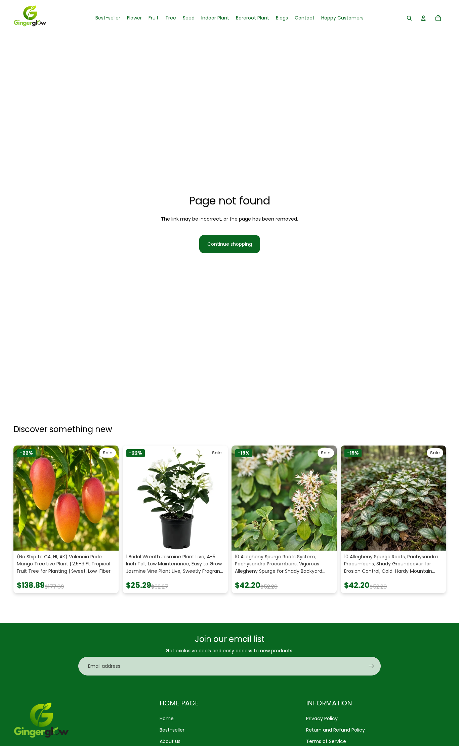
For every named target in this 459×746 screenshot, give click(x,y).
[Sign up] (371, 666)
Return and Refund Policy (335, 730)
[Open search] (409, 18)
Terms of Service (326, 741)
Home (167, 718)
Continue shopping (229, 244)
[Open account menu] (423, 18)
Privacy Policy (322, 718)
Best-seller (172, 730)
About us (170, 741)
